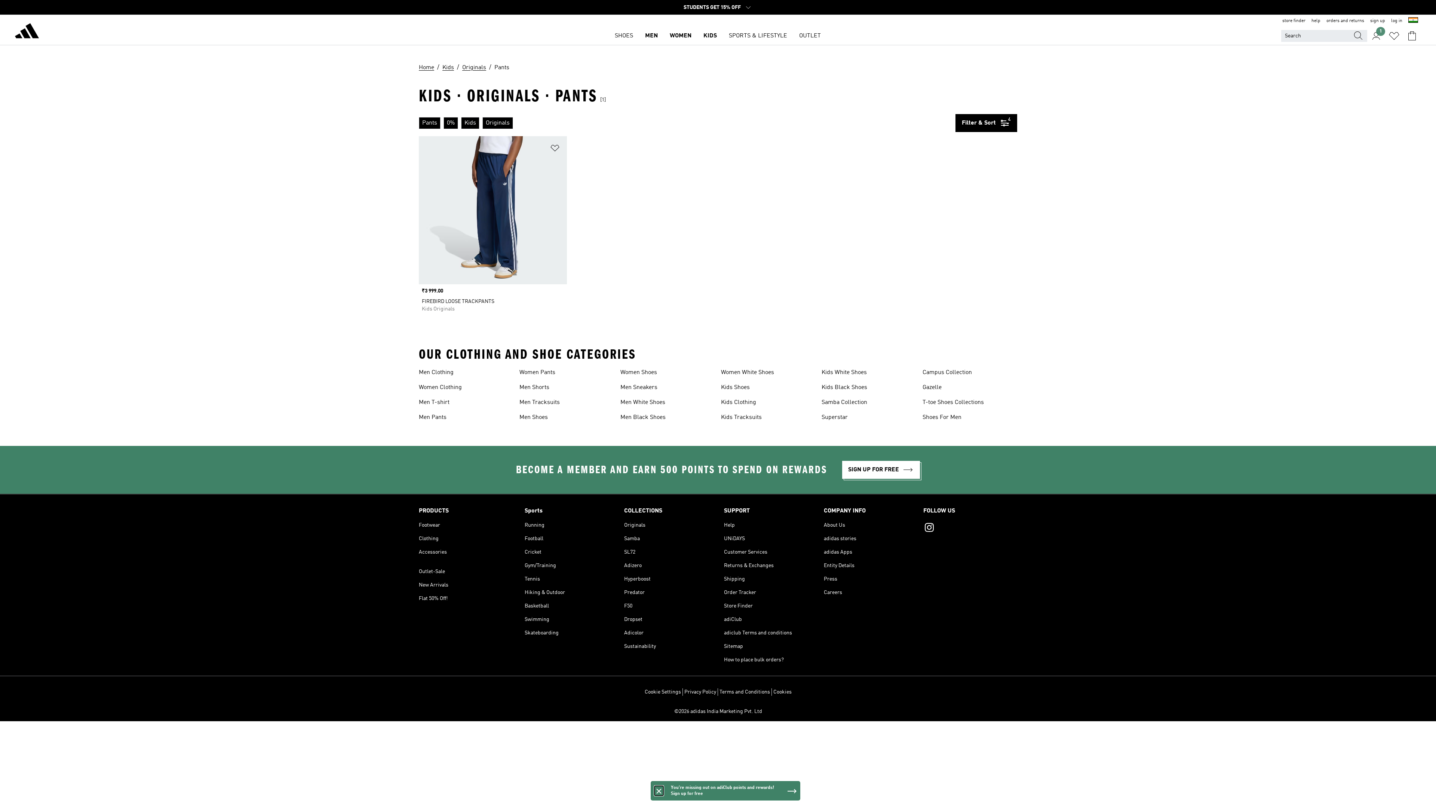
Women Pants (537, 373)
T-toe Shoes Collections (953, 402)
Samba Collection (844, 402)
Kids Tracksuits (741, 417)
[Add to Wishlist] (555, 149)
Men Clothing (436, 373)
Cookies (782, 692)
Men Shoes (533, 417)
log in (1396, 21)
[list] (687, 123)
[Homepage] (27, 32)
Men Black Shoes (643, 417)
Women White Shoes (747, 373)
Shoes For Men (942, 417)
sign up (1377, 21)
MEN (651, 36)
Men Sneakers (638, 388)
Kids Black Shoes (844, 388)
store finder (1293, 21)
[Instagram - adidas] (970, 528)
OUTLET (810, 36)
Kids (710, 36)
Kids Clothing (738, 402)
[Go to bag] (1412, 36)
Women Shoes (638, 373)
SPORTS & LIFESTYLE (758, 36)
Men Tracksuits (539, 402)
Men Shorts (534, 388)
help (1315, 21)
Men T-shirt (434, 402)
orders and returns (1345, 21)
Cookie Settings (663, 692)
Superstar (835, 417)
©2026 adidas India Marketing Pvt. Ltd (718, 711)
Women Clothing (440, 388)
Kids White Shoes (844, 373)
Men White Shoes (642, 402)
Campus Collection (947, 373)
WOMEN (680, 36)
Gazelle (932, 388)
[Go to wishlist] (1394, 36)
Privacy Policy (700, 692)
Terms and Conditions (744, 692)
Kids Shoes (735, 388)
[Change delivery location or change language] (1413, 21)
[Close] (658, 791)
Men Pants (433, 417)
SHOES (624, 36)
